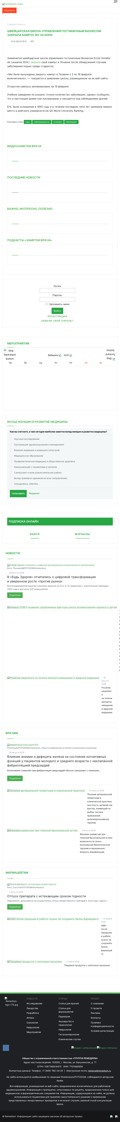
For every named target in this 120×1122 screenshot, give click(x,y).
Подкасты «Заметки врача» (29, 240)
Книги (35, 534)
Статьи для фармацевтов (66, 1010)
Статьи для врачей (69, 1003)
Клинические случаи (70, 1039)
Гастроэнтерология (69, 1034)
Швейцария (71, 122)
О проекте (96, 1008)
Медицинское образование (28, 455)
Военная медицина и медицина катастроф (37, 450)
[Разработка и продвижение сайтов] (110, 1116)
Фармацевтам (17, 872)
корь (28, 122)
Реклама (95, 1013)
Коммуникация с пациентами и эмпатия (35, 467)
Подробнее (15, 595)
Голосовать (18, 493)
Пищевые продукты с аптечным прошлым (87, 965)
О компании (97, 1003)
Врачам (12, 733)
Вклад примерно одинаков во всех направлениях (40, 478)
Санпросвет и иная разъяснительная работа (38, 472)
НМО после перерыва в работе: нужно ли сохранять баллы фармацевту (106, 939)
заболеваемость (41, 122)
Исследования (34, 1003)
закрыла (35, 62)
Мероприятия (34, 1032)
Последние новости (23, 177)
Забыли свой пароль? (57, 320)
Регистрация (57, 316)
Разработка (33, 1013)
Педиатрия (64, 1016)
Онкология (32, 1022)
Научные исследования (26, 439)
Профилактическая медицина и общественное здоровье (44, 461)
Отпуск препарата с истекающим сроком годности (46, 896)
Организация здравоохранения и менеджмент (39, 444)
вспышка (58, 122)
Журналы (82, 534)
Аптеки (30, 1017)
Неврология (33, 1027)
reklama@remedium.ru (99, 1070)
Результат (34, 493)
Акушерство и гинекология (66, 1023)
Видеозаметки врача (24, 146)
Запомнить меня (59, 304)
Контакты (96, 1017)
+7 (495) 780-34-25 (53, 1070)
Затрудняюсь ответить (26, 483)
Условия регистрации (102, 1030)
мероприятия (18, 343)
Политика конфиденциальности (102, 1024)
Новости (13, 553)
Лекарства (32, 1008)
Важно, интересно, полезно (29, 208)
